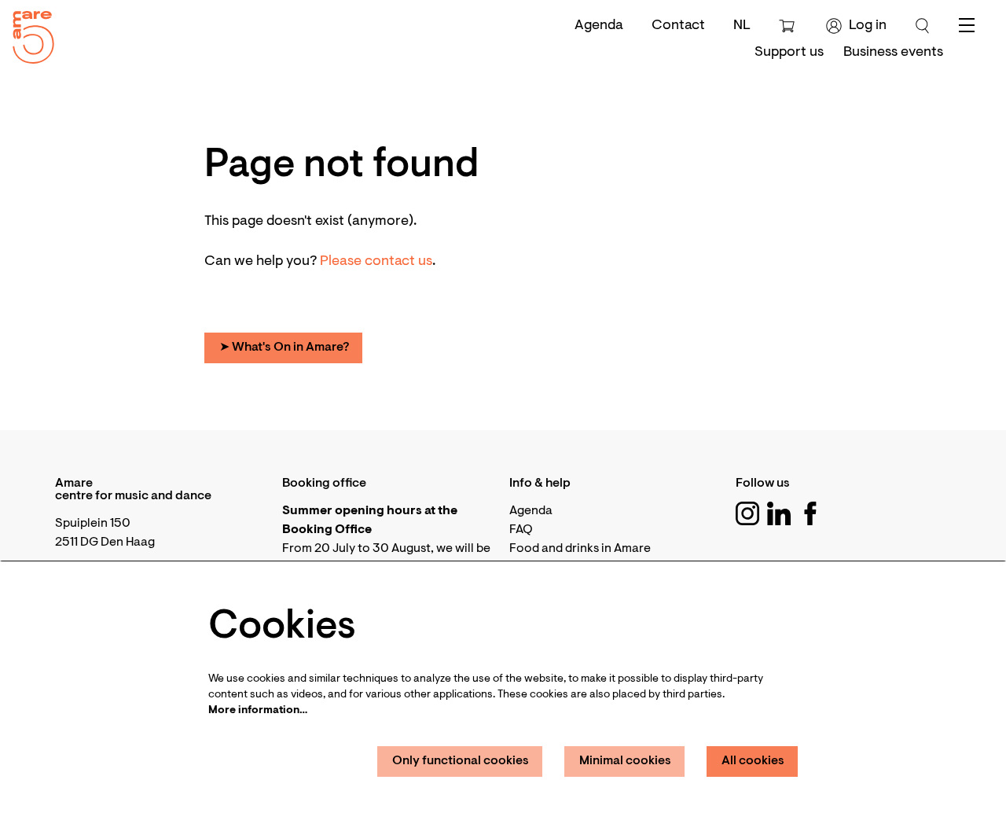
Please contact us (376, 262)
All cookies (752, 761)
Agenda (599, 26)
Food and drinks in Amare (580, 549)
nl (742, 26)
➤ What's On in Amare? (284, 347)
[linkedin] (779, 513)
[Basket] (788, 26)
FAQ (521, 530)
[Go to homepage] (27, 33)
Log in (868, 26)
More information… (257, 710)
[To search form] (922, 26)
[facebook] (810, 513)
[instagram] (747, 513)
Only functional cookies (460, 761)
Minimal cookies (625, 761)
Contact (678, 26)
